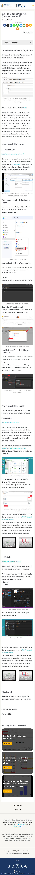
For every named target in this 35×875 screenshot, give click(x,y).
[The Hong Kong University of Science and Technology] (7, 5)
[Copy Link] (30, 25)
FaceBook (9, 866)
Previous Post (17, 805)
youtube (21, 866)
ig (13, 866)
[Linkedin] (11, 25)
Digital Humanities (19, 824)
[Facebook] (4, 25)
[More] (17, 28)
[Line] (17, 25)
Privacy (18, 860)
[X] (7, 25)
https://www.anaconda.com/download (14, 448)
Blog (25, 866)
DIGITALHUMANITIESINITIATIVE (21, 6)
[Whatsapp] (14, 25)
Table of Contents (11, 42)
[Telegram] (20, 25)
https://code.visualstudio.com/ (11, 561)
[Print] (27, 25)
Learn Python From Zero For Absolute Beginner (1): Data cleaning (15, 760)
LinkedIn (17, 866)
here (24, 107)
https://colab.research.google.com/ (13, 154)
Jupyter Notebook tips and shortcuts (14, 737)
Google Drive (15, 164)
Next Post (18, 810)
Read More (7, 743)
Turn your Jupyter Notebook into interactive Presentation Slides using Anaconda (15, 784)
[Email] (24, 25)
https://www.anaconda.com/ (10, 422)
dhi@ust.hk (17, 827)
